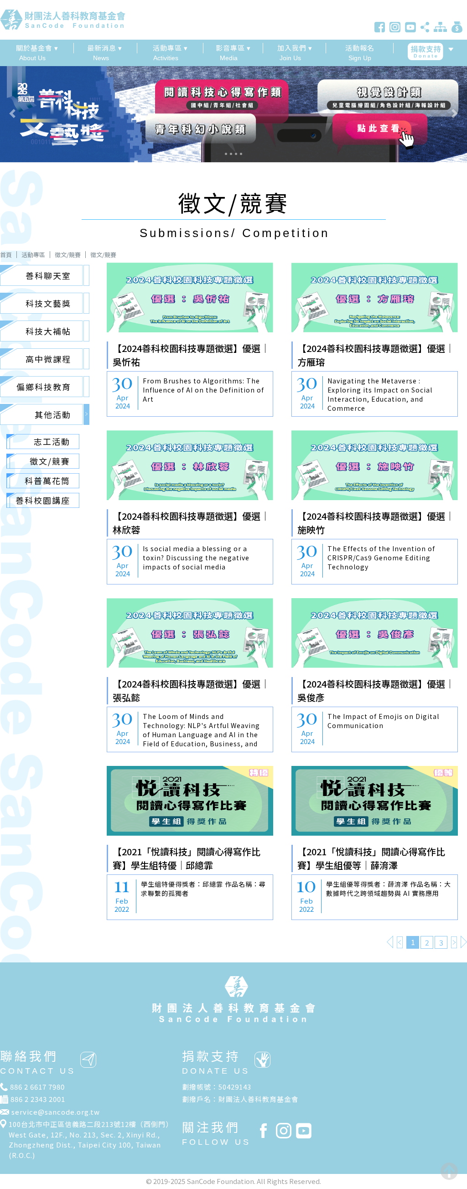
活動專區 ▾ (170, 47)
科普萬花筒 (47, 480)
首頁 (6, 254)
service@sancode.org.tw (55, 1112)
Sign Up (359, 52)
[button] (35, 113)
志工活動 (52, 441)
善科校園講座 (43, 500)
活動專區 (33, 254)
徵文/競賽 (68, 254)
